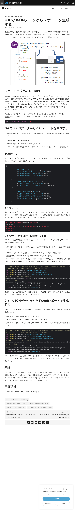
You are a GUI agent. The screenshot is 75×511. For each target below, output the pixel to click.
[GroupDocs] (16, 2)
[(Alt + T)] (10, 8)
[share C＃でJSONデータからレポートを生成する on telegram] (47, 423)
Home (5, 8)
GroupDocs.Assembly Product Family (17, 400)
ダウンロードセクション (38, 114)
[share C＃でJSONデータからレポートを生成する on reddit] (36, 423)
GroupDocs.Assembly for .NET (16, 96)
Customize (49, 503)
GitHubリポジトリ (59, 292)
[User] (68, 3)
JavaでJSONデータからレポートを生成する (22, 392)
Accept (56, 499)
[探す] (72, 3)
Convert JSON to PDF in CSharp (15, 403)
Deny (63, 503)
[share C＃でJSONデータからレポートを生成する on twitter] (28, 423)
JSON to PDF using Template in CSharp (40, 407)
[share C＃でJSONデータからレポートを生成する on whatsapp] (43, 423)
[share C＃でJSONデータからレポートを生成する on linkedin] (32, 423)
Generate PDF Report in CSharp (15, 407)
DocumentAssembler (14, 259)
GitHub (53, 356)
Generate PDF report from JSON (38, 403)
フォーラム (43, 358)
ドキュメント (41, 356)
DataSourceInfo (35, 256)
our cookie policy (60, 494)
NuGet (7, 116)
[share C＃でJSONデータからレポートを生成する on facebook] (39, 423)
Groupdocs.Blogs (16, 16)
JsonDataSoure (37, 253)
